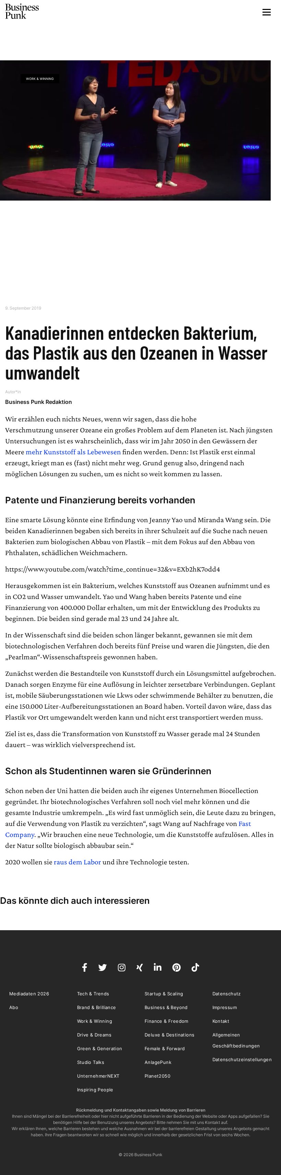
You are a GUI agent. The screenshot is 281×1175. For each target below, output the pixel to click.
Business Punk (22, 11)
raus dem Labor (77, 862)
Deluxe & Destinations (169, 1035)
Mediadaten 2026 (29, 993)
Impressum (224, 1007)
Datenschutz (226, 993)
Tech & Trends (93, 993)
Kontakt (221, 1021)
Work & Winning (40, 79)
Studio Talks (91, 1062)
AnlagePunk (158, 1062)
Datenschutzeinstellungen (242, 1059)
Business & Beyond (166, 1007)
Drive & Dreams (94, 1035)
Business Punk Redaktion (38, 401)
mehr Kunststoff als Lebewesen (73, 451)
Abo (13, 1007)
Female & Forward (165, 1048)
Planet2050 (157, 1076)
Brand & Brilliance (96, 1007)
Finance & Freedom (166, 1021)
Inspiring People (95, 1089)
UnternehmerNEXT (98, 1076)
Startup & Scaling (164, 993)
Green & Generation (99, 1048)
